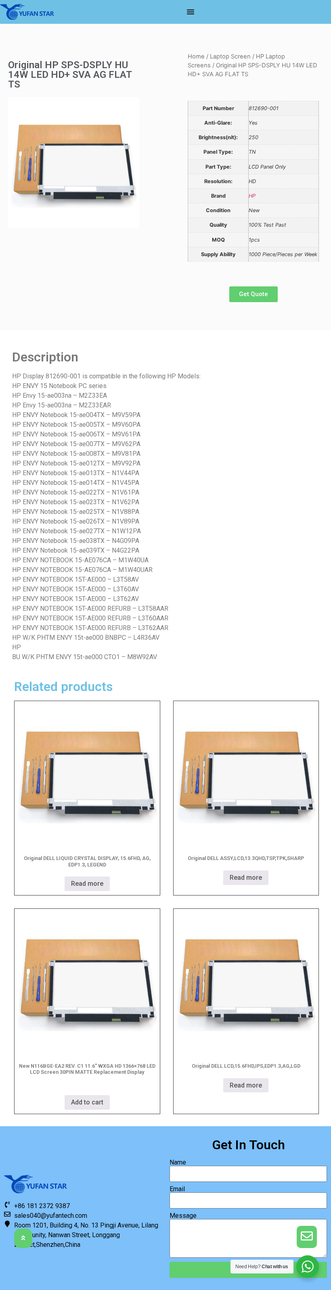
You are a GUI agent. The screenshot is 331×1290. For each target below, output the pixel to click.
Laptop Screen (230, 56)
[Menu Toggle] (190, 12)
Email (177, 1189)
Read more (87, 883)
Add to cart (87, 1102)
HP (252, 196)
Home (196, 56)
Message (183, 1216)
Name (178, 1162)
